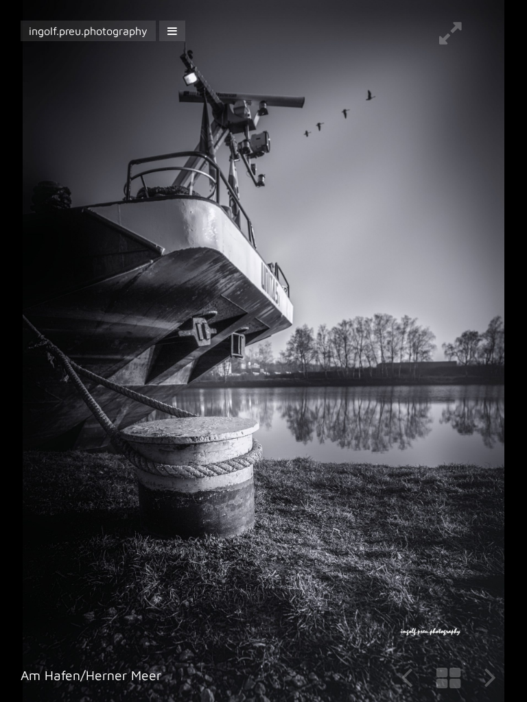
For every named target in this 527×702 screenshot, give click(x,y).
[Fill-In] (450, 38)
